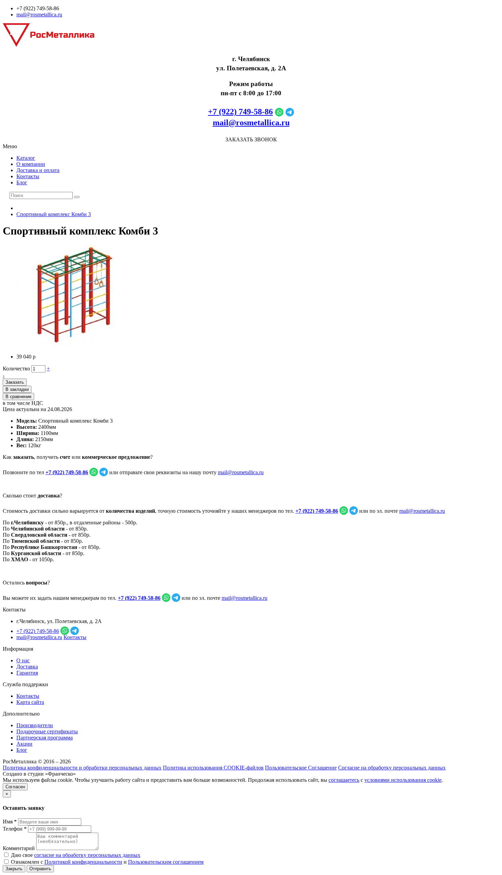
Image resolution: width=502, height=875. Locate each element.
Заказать (14, 382)
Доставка (27, 666)
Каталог (25, 158)
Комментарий (19, 848)
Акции (24, 744)
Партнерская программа (44, 737)
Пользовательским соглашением (166, 862)
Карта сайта (30, 702)
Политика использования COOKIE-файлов (213, 768)
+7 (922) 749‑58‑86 (240, 111)
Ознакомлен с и (107, 862)
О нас (23, 660)
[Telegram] (289, 111)
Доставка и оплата (37, 170)
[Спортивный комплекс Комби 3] (79, 345)
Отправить (40, 868)
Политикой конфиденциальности (83, 862)
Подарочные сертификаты (47, 731)
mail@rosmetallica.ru (39, 14)
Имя (10, 821)
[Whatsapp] (279, 111)
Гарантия (27, 673)
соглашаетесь (344, 780)
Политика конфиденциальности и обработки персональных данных (82, 768)
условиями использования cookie (403, 780)
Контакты (27, 176)
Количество (16, 368)
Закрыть (14, 868)
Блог (21, 182)
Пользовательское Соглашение (301, 768)
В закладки (17, 389)
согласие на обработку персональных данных (87, 855)
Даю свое (75, 855)
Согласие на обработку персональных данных (392, 768)
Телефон (15, 829)
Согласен (15, 786)
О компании (30, 164)
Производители (34, 725)
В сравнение (18, 396)
